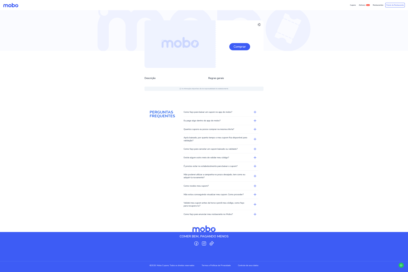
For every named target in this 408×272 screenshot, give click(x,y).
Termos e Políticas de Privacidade (216, 265)
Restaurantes (378, 5)
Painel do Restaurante (395, 5)
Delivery (364, 5)
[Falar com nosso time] (401, 265)
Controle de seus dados (248, 265)
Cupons (353, 5)
